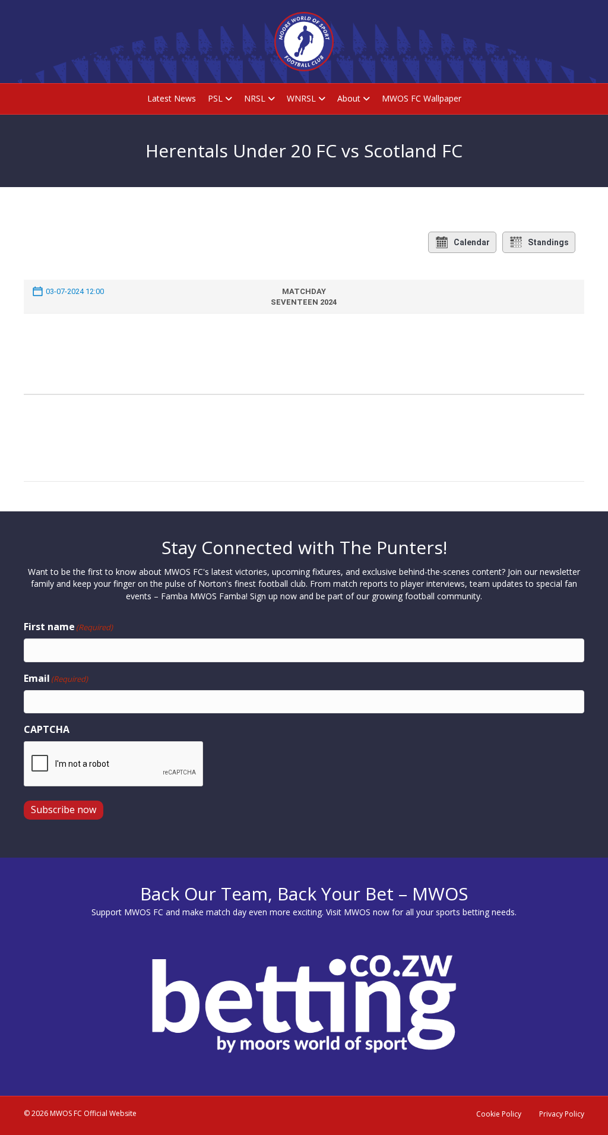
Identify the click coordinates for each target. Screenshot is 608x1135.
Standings (548, 242)
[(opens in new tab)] (304, 1002)
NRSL (254, 98)
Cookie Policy (498, 1114)
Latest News (171, 98)
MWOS (357, 912)
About (348, 98)
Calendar (472, 242)
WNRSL (301, 98)
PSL (215, 98)
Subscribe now (63, 809)
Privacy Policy (561, 1114)
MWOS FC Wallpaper (421, 98)
